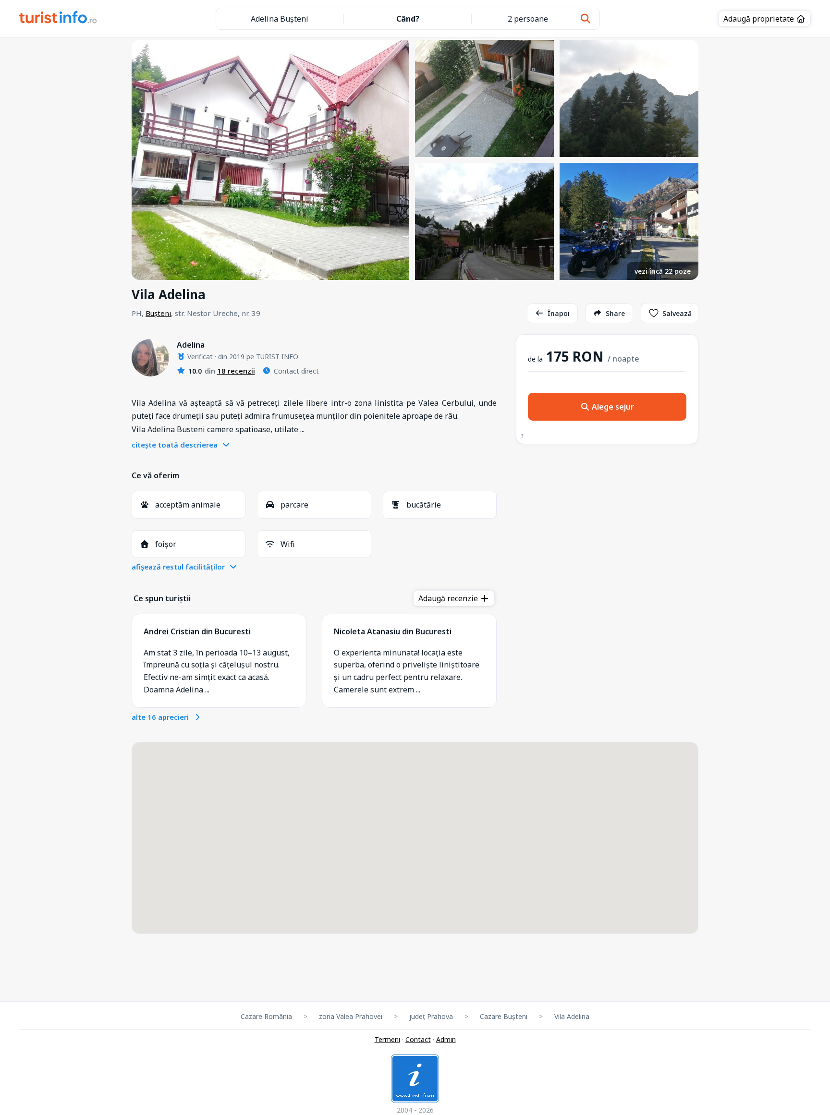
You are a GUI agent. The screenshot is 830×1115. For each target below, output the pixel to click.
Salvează (677, 313)
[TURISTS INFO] (58, 18)
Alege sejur (612, 406)
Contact (418, 1039)
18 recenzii (236, 371)
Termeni (387, 1039)
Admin (446, 1039)
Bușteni (158, 313)
